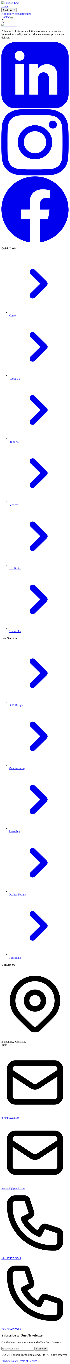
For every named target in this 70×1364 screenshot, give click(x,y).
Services (13, 13)
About (5, 13)
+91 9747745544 (11, 1258)
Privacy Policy (9, 1360)
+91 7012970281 (11, 1328)
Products (7, 10)
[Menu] (11, 17)
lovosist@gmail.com (13, 1188)
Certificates (24, 13)
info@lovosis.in (10, 1117)
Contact (5, 16)
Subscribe (41, 1348)
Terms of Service (27, 1360)
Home (4, 6)
